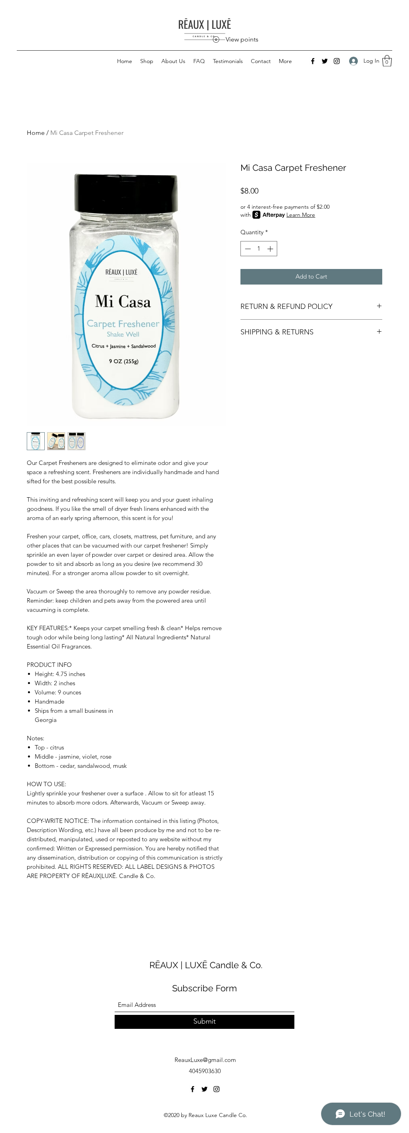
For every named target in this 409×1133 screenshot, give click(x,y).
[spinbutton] (259, 248)
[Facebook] (313, 61)
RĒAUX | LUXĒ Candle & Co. (205, 965)
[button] (387, 61)
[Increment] (271, 248)
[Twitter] (325, 61)
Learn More (300, 214)
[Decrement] (247, 248)
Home (36, 132)
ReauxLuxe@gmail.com (205, 1060)
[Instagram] (337, 61)
